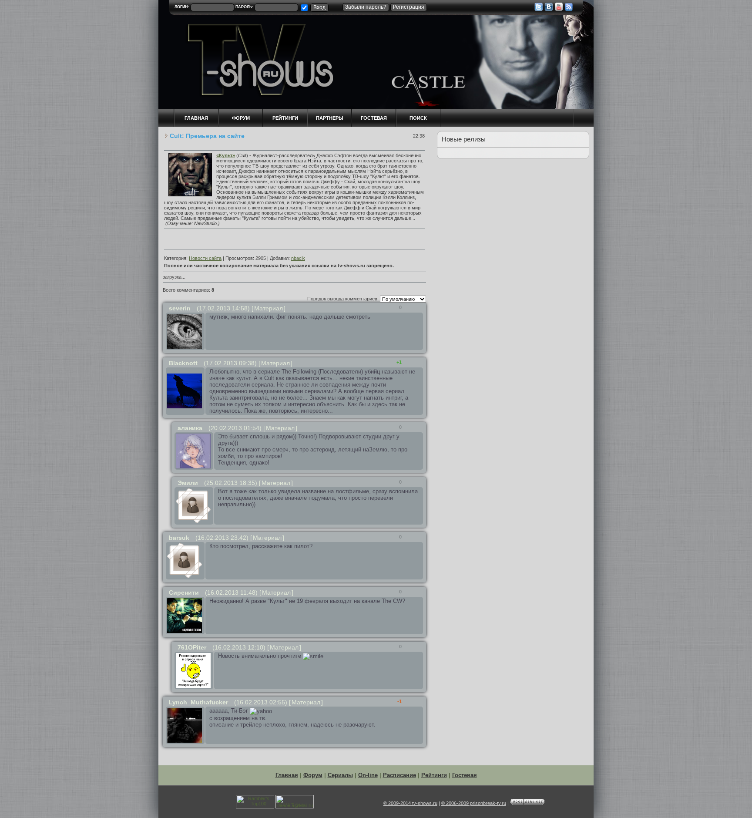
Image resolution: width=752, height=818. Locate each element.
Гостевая (374, 118)
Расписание (399, 775)
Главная (286, 775)
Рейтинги (285, 118)
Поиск (418, 118)
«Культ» (225, 155)
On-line (368, 775)
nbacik (298, 258)
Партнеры (329, 118)
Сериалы (340, 775)
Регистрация (408, 7)
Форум (312, 775)
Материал (268, 308)
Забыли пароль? (365, 7)
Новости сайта (205, 258)
